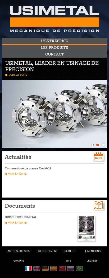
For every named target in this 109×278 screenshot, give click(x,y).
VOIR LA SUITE (18, 75)
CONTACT (54, 54)
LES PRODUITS (54, 47)
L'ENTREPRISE (54, 41)
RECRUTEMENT (48, 251)
